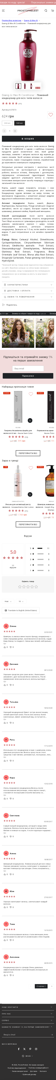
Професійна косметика (11, 20)
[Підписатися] (52, 1035)
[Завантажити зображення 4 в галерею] (31, 86)
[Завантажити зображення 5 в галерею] (38, 86)
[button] (46, 11)
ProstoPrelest (23, 1065)
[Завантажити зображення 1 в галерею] (18, 86)
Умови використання (20, 1071)
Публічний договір (29, 1074)
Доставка (33, 1071)
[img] (10, 103)
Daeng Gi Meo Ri (31, 20)
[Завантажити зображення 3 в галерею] (25, 86)
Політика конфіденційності (38, 1068)
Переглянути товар (30, 420)
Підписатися (28, 376)
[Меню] (3, 11)
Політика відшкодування (17, 1068)
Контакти (43, 1071)
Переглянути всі (28, 453)
